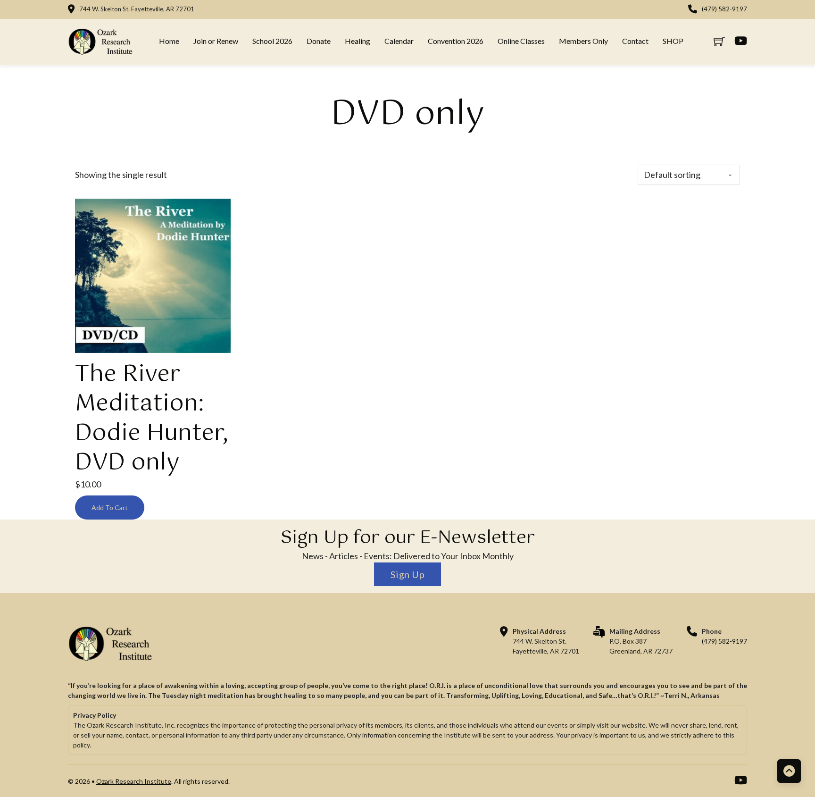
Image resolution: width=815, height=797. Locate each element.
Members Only (583, 40)
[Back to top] (789, 771)
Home (169, 40)
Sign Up (408, 574)
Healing (357, 40)
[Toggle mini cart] (719, 41)
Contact (635, 40)
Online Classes (521, 40)
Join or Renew (215, 40)
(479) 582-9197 (724, 9)
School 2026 (272, 40)
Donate (319, 40)
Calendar (399, 40)
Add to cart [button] (109, 507)
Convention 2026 (455, 40)
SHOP (673, 40)
